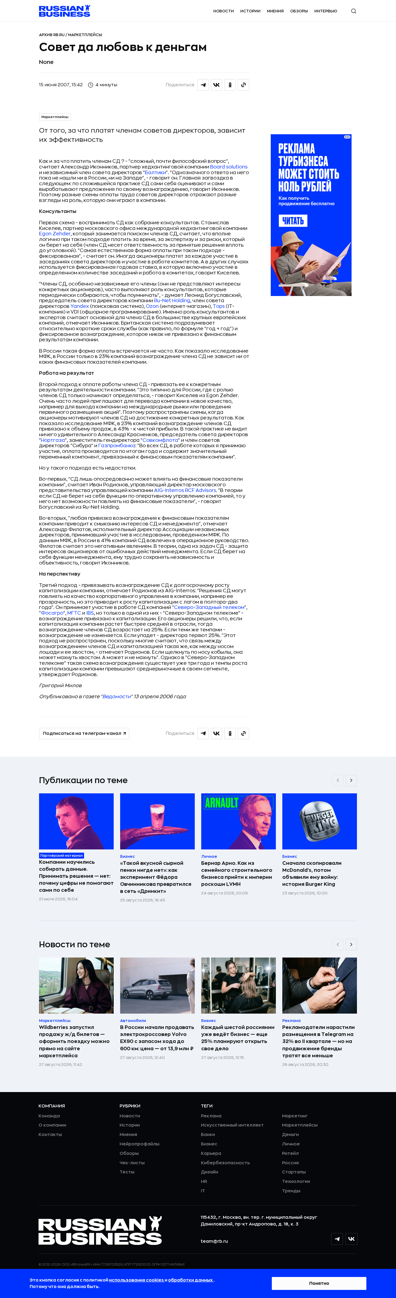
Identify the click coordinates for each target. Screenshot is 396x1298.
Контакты (50, 1134)
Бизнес (209, 1144)
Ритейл (290, 1153)
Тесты (127, 1172)
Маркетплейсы (85, 35)
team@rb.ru (214, 1241)
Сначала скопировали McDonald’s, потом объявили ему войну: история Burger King (312, 874)
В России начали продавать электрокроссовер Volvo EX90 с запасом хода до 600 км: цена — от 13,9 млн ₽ (157, 1038)
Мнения (275, 11)
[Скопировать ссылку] (243, 85)
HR (204, 1181)
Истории (250, 11)
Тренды (291, 1191)
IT (203, 1191)
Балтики (155, 172)
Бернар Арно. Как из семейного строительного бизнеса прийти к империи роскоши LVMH (236, 874)
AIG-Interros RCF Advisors (185, 490)
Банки (208, 1134)
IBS (90, 613)
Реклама (211, 1116)
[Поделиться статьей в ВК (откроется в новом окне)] (216, 85)
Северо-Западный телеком (209, 607)
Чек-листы (132, 1163)
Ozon (152, 306)
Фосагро (52, 613)
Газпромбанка (116, 445)
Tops (219, 306)
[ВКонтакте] (351, 1239)
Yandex (80, 306)
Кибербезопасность (225, 1163)
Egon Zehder (55, 233)
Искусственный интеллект (232, 1125)
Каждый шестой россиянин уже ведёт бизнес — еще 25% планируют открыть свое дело (238, 1038)
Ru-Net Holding (172, 300)
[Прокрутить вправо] (351, 780)
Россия (290, 1163)
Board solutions (229, 166)
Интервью (325, 11)
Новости (223, 11)
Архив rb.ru (52, 35)
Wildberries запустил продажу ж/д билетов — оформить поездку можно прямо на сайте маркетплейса (74, 1041)
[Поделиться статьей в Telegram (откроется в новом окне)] (203, 85)
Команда (49, 1116)
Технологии (296, 1181)
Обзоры (299, 11)
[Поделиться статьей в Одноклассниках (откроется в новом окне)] (230, 85)
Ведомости (116, 696)
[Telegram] (337, 1239)
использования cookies (137, 1280)
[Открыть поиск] (353, 11)
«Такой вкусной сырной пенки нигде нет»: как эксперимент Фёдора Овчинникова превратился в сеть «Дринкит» (155, 877)
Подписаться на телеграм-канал (82, 733)
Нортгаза (53, 440)
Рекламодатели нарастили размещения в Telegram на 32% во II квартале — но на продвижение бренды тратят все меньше (318, 1041)
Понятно (319, 1283)
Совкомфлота (160, 440)
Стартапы (294, 1172)
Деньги (290, 1134)
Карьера (211, 1153)
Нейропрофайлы (139, 1144)
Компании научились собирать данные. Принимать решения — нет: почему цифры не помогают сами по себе (76, 876)
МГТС (74, 613)
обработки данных (191, 1280)
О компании (52, 1125)
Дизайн (209, 1172)
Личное (291, 1144)
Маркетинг (295, 1116)
